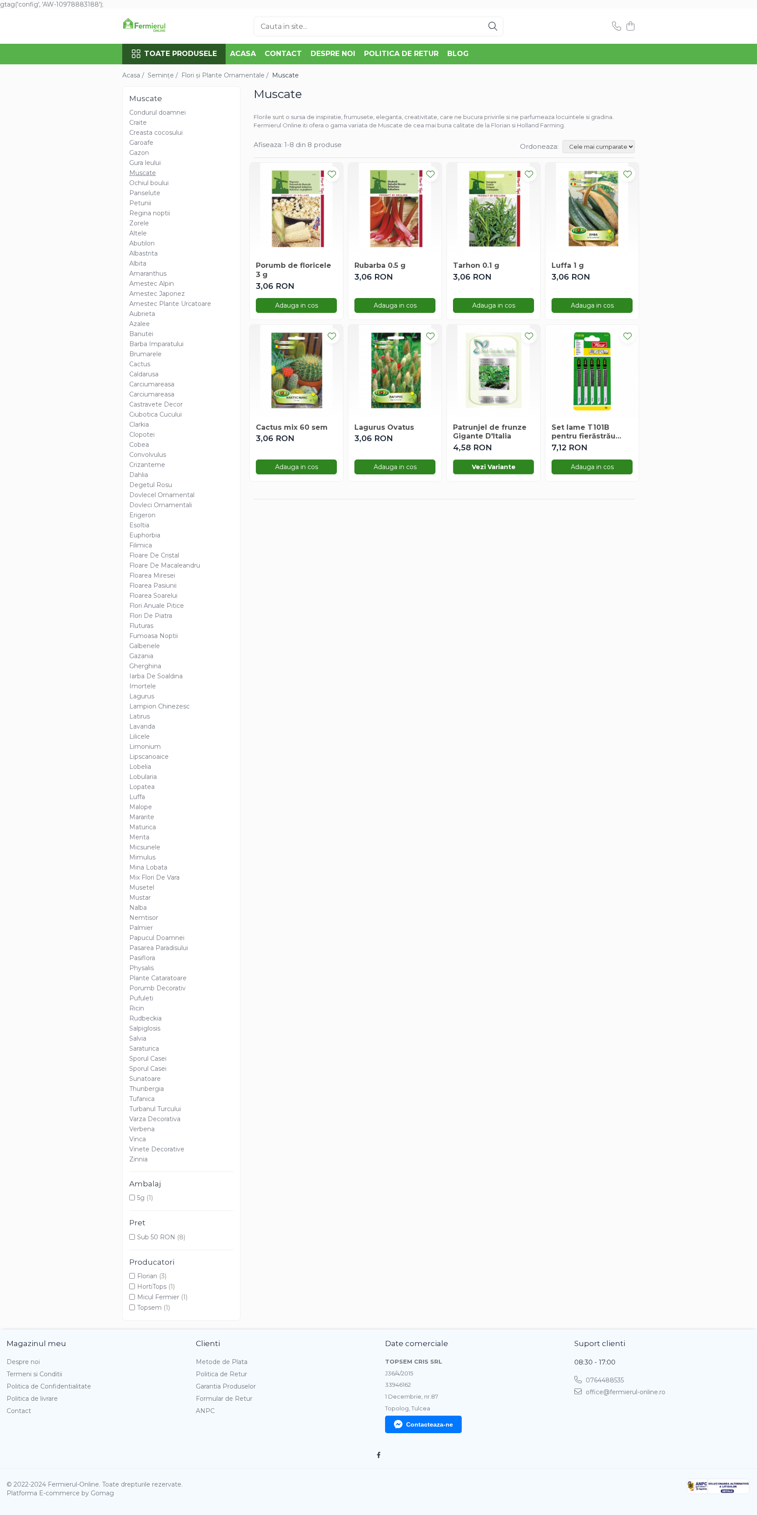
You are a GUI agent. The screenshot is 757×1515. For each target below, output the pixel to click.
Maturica (142, 827)
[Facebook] (378, 1455)
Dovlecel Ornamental (162, 495)
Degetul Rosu (150, 485)
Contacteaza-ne (429, 1424)
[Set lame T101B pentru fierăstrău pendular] (592, 371)
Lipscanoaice (149, 757)
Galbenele (144, 646)
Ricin (136, 1008)
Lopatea (142, 787)
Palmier (141, 928)
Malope (140, 807)
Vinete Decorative (156, 1149)
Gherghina (145, 666)
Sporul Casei (147, 1059)
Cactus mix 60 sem (292, 427)
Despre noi (333, 53)
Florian (147, 1276)
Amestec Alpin (151, 284)
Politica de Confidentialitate (49, 1386)
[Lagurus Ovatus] (395, 371)
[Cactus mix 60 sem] (296, 371)
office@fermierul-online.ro (624, 1392)
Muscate (142, 173)
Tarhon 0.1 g (476, 265)
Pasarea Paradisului (158, 948)
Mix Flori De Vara (154, 877)
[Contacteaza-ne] (616, 26)
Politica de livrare (32, 1399)
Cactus (139, 364)
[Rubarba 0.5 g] (395, 209)
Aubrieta (142, 314)
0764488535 (604, 1380)
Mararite (141, 817)
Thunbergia (146, 1089)
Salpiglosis (144, 1028)
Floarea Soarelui (153, 596)
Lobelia (140, 767)
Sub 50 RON (156, 1237)
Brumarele (145, 354)
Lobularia (143, 777)
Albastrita (143, 253)
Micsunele (144, 847)
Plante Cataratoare (158, 978)
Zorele (139, 223)
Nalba (138, 908)
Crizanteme (147, 465)
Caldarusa (144, 374)
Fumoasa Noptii (153, 636)
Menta (139, 837)
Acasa (243, 53)
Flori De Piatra (150, 616)
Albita (137, 263)
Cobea (139, 445)
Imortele (142, 686)
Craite (138, 122)
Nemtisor (143, 918)
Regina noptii (149, 213)
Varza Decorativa (154, 1119)
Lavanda (142, 726)
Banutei (141, 334)
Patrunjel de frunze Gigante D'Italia (490, 432)
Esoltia (139, 525)
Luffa (137, 797)
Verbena (142, 1129)
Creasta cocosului (156, 133)
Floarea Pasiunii (153, 585)
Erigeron (142, 515)
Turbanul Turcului (155, 1109)
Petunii (140, 203)
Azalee (139, 324)
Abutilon (142, 243)
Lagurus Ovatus (384, 427)
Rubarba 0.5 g (380, 265)
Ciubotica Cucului (155, 414)
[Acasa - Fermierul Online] (166, 26)
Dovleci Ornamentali (160, 505)
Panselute (144, 193)
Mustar (140, 897)
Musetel (141, 887)
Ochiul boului (149, 183)
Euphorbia (144, 535)
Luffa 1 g (568, 265)
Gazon (139, 153)
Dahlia (138, 475)
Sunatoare (145, 1079)
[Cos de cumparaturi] (630, 26)
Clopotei (142, 434)
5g (141, 1198)
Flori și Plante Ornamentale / (225, 75)
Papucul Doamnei (156, 938)
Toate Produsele (180, 53)
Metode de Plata (222, 1362)
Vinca (137, 1139)
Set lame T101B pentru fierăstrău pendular (584, 432)
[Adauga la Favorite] (332, 174)
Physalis (141, 968)
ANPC (205, 1411)
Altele (138, 233)
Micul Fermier (158, 1297)
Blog (458, 53)
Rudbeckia (145, 1018)
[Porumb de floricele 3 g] (296, 209)
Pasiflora (142, 958)
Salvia (137, 1038)
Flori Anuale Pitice (156, 606)
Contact (283, 53)
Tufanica (142, 1099)
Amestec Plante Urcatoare (170, 304)
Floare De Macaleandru (164, 565)
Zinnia (138, 1159)
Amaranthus (147, 273)
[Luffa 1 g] (592, 209)
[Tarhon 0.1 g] (493, 209)
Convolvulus (147, 455)
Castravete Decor (156, 404)
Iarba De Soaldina (156, 676)
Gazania (141, 656)
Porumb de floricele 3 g (293, 270)
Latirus (139, 716)
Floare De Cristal (154, 555)
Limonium (145, 746)
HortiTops (151, 1287)
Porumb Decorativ (157, 988)
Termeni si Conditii (34, 1374)
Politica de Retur (401, 53)
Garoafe (141, 143)
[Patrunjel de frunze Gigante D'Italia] (493, 371)
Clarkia (139, 424)
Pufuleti (141, 998)
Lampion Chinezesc (159, 706)
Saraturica (144, 1048)
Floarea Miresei (152, 575)
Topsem (149, 1308)
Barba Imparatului (156, 344)
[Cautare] (492, 26)
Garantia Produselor (226, 1386)
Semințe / (164, 75)
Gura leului (145, 163)
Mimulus (142, 857)
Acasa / (134, 75)
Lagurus (141, 696)
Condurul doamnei (157, 112)
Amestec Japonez (157, 294)
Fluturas (141, 626)
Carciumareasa (151, 384)
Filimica (140, 545)
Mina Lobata (148, 867)
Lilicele (139, 736)
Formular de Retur (224, 1399)
